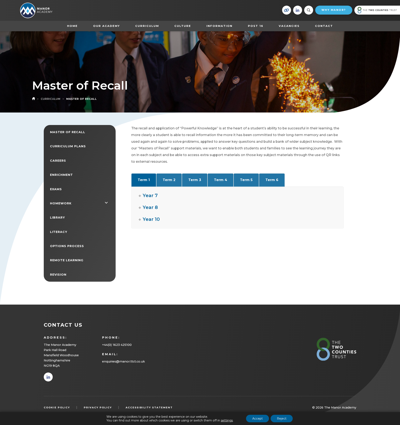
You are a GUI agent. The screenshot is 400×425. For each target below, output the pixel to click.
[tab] (143, 180)
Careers (58, 160)
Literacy (58, 232)
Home (72, 26)
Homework (60, 203)
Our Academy (106, 26)
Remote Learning (66, 260)
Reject (281, 418)
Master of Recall (67, 132)
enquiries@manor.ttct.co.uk (123, 361)
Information (219, 26)
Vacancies (289, 26)
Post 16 (258, 26)
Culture (182, 26)
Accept (257, 418)
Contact (324, 26)
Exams (56, 189)
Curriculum (147, 26)
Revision (58, 274)
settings (227, 420)
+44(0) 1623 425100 (117, 345)
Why (333, 9)
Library (57, 217)
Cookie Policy (57, 407)
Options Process (67, 246)
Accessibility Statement (149, 407)
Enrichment (61, 175)
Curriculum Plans (68, 146)
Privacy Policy (98, 407)
